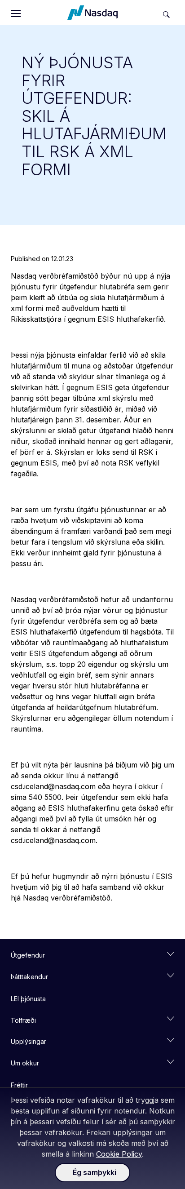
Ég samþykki (94, 1172)
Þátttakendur (29, 976)
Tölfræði (23, 1020)
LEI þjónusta (28, 999)
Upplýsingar (28, 1041)
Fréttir (19, 1085)
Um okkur (25, 1063)
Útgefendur (28, 955)
